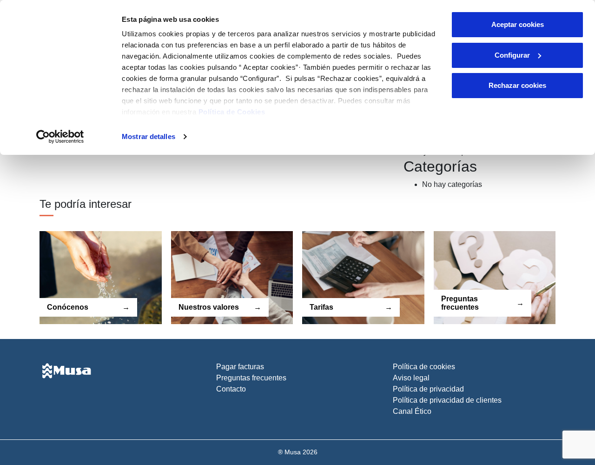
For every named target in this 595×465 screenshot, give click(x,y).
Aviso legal (411, 378)
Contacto (231, 389)
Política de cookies (424, 367)
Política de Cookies (231, 112)
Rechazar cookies (517, 85)
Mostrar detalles (148, 136)
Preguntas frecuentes (251, 378)
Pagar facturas (240, 367)
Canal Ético (412, 411)
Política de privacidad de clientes (447, 400)
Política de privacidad (428, 389)
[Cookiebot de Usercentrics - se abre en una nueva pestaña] (60, 137)
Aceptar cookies (517, 24)
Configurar (512, 55)
